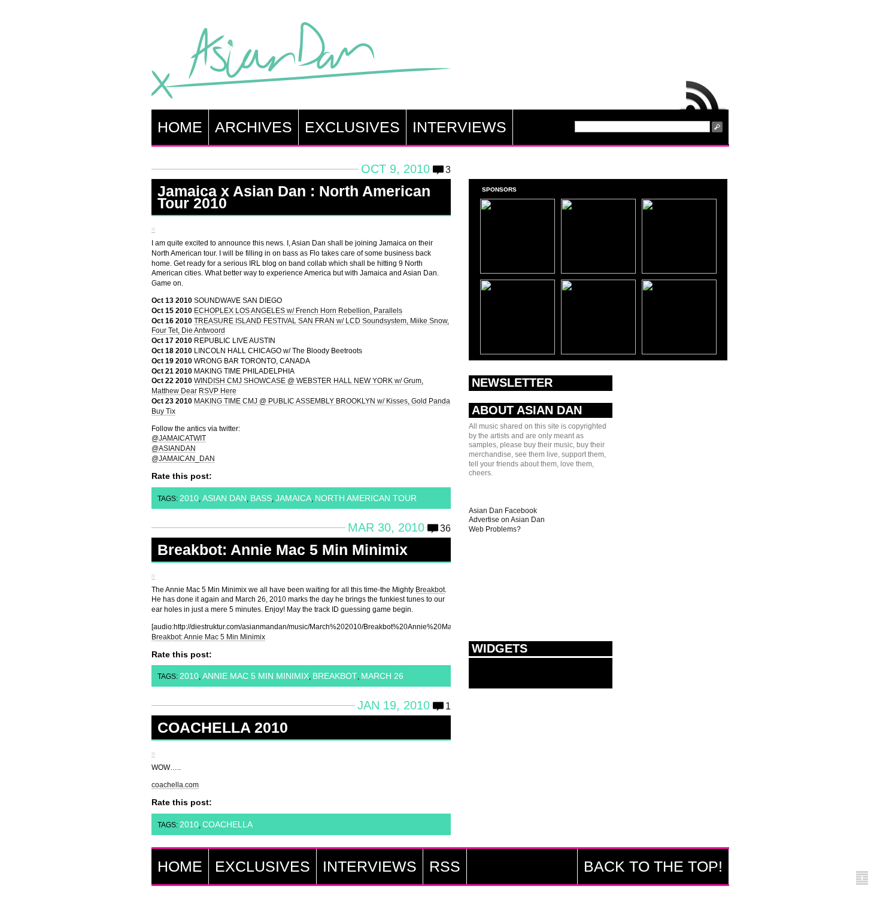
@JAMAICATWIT (178, 438)
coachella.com (175, 785)
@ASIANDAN (173, 448)
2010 (189, 498)
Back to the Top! (653, 866)
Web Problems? (495, 529)
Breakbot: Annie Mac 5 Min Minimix (282, 550)
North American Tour (366, 498)
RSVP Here (217, 391)
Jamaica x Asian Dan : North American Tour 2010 (293, 197)
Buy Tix (163, 411)
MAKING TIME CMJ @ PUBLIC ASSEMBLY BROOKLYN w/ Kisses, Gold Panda (322, 401)
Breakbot (430, 589)
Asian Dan (301, 63)
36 (445, 528)
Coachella (227, 824)
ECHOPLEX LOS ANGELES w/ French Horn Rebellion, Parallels (298, 311)
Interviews (459, 127)
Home (179, 127)
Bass (261, 498)
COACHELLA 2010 (222, 727)
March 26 (382, 676)
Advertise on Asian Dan (507, 519)
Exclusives (352, 127)
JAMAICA (293, 498)
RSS (703, 92)
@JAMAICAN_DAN (183, 458)
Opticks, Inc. (862, 878)
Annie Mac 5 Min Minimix (255, 676)
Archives (253, 127)
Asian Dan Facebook (503, 510)
